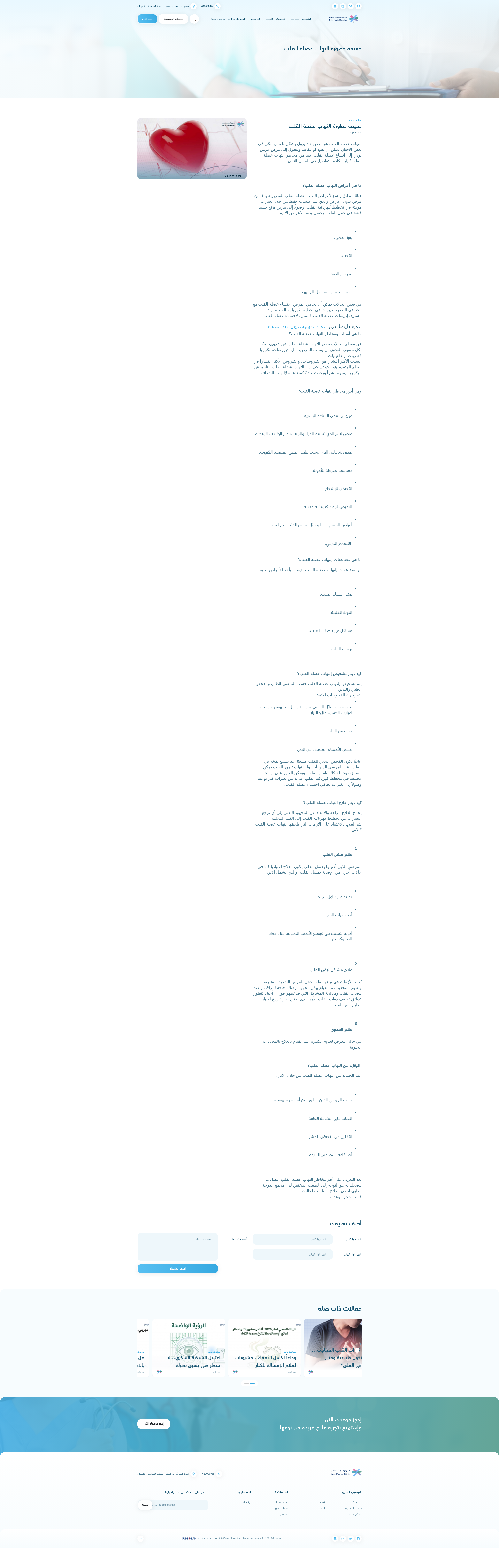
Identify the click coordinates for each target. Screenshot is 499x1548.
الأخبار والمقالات (237, 19)
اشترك (145, 1505)
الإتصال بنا (245, 1502)
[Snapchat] (335, 6)
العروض (284, 1515)
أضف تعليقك (239, 1239)
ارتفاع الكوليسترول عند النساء (298, 326)
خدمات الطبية (281, 1508)
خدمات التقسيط (173, 19)
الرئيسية (306, 19)
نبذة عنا (321, 1502)
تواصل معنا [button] (218, 19)
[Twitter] (351, 6)
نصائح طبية (355, 1515)
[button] (142, 1350)
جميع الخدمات (281, 1502)
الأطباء (321, 1508)
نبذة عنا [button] (294, 19)
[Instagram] (343, 6)
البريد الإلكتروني (353, 1254)
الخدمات (281, 19)
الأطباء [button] (269, 19)
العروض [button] (255, 19)
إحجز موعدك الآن (154, 1423)
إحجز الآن (147, 19)
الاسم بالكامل (354, 1239)
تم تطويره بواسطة (207, 1538)
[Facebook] (358, 6)
